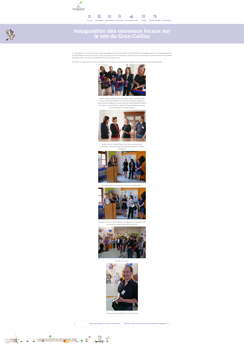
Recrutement (166, 20)
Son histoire (99, 20)
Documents (119, 20)
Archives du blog (155, 20)
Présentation (109, 20)
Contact (143, 20)
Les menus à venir (131, 20)
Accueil (89, 20)
